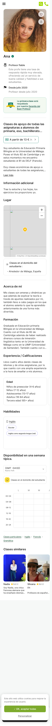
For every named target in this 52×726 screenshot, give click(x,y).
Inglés (12, 421)
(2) (17, 584)
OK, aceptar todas (26, 708)
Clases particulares (12, 536)
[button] (41, 14)
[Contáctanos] (46, 4)
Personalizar (25, 715)
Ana (6, 56)
